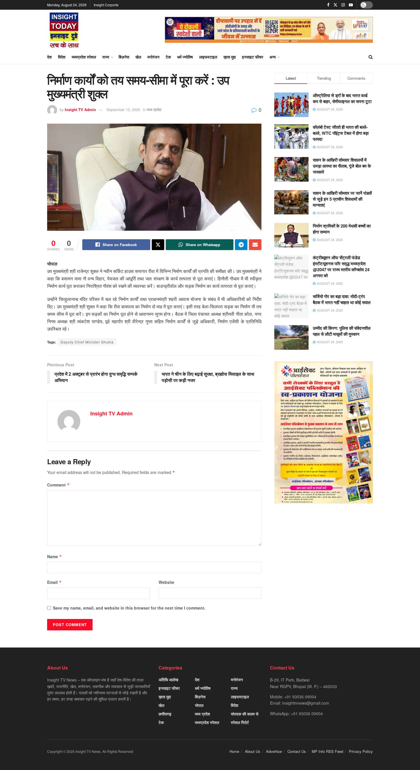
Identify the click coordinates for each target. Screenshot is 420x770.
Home (234, 751)
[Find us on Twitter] (335, 5)
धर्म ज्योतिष (185, 57)
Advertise (274, 751)
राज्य (105, 57)
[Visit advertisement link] (269, 30)
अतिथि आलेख (168, 679)
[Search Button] (371, 57)
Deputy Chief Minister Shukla (87, 341)
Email (54, 582)
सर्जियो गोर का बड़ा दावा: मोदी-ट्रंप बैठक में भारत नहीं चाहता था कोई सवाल (342, 299)
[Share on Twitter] (158, 244)
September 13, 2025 (123, 109)
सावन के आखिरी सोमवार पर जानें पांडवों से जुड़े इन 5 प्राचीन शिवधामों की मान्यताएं (342, 199)
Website (166, 582)
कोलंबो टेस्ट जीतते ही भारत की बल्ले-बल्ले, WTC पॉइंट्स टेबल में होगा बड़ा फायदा (341, 133)
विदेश (61, 57)
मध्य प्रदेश (154, 109)
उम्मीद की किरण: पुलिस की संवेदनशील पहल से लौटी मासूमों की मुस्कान (342, 331)
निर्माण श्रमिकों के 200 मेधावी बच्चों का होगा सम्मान (342, 229)
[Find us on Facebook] (328, 5)
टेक (168, 57)
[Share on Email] (255, 244)
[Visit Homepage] (64, 29)
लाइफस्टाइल (208, 57)
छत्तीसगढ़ (165, 714)
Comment (58, 485)
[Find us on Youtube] (351, 5)
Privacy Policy (361, 751)
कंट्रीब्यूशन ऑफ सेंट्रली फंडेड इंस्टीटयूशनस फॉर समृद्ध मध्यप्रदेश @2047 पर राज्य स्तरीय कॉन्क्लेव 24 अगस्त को (341, 266)
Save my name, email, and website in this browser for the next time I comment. (129, 608)
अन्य (272, 57)
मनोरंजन (153, 57)
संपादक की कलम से (244, 714)
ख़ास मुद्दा (229, 57)
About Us (252, 751)
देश (49, 57)
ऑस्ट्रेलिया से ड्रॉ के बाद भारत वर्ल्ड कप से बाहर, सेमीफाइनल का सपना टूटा (342, 98)
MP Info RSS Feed (327, 751)
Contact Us (296, 751)
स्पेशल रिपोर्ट (240, 722)
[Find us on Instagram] (343, 5)
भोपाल (199, 705)
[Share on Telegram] (241, 244)
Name (54, 556)
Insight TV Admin (80, 109)
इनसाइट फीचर (252, 57)
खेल (138, 57)
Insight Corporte (106, 4)
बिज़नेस (124, 57)
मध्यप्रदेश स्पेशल (84, 57)
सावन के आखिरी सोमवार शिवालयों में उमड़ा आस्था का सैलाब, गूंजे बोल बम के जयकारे (342, 166)
